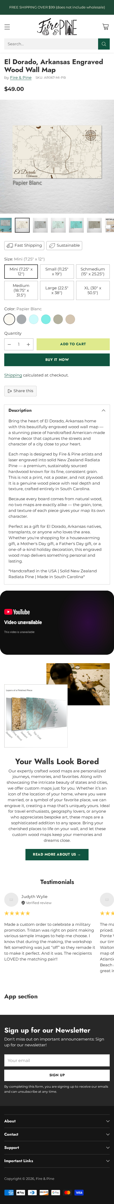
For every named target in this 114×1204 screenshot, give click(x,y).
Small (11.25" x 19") (56, 271)
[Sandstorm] (70, 319)
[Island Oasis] (46, 319)
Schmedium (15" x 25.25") (93, 271)
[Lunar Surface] (21, 319)
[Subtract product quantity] (9, 344)
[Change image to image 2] (22, 225)
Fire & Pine (21, 77)
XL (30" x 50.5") (92, 290)
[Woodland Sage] (58, 319)
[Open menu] (7, 26)
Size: (24, 259)
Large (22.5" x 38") (56, 290)
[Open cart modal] (105, 26)
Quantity (12, 333)
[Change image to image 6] (94, 225)
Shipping (13, 375)
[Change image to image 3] (40, 225)
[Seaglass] (34, 319)
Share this (23, 390)
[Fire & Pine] (57, 26)
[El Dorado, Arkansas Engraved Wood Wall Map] (57, 157)
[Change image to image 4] (58, 225)
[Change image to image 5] (76, 225)
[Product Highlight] (57, 623)
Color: (23, 309)
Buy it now (57, 359)
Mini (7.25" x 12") (21, 271)
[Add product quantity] (28, 344)
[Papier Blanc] (9, 319)
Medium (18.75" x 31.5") (21, 290)
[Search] (104, 44)
